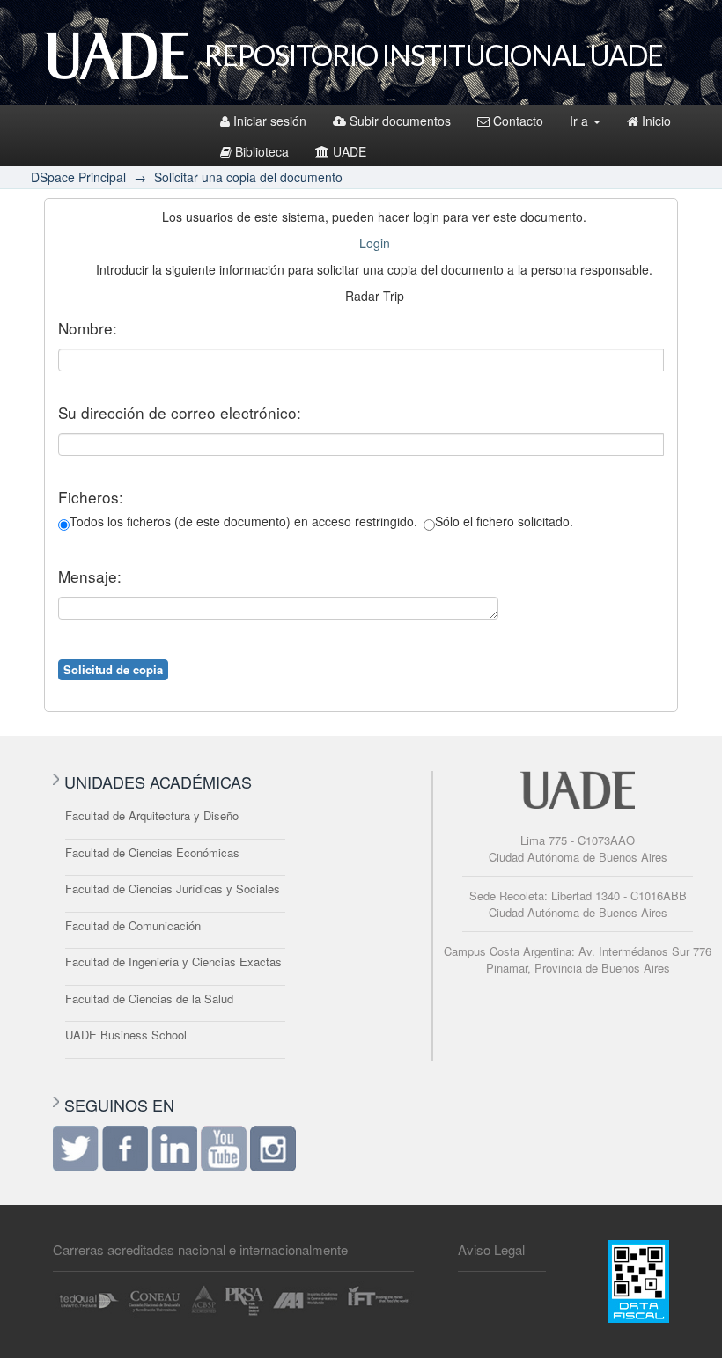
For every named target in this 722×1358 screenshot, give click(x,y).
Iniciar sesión (269, 120)
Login (374, 243)
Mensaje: (90, 576)
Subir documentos (400, 120)
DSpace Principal (78, 177)
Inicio (656, 120)
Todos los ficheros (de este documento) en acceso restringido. (243, 521)
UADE (349, 151)
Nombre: (87, 328)
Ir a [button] (581, 120)
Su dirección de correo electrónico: (179, 412)
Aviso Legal (491, 1249)
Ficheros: (90, 497)
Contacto (518, 120)
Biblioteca (262, 151)
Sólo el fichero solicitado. (504, 521)
